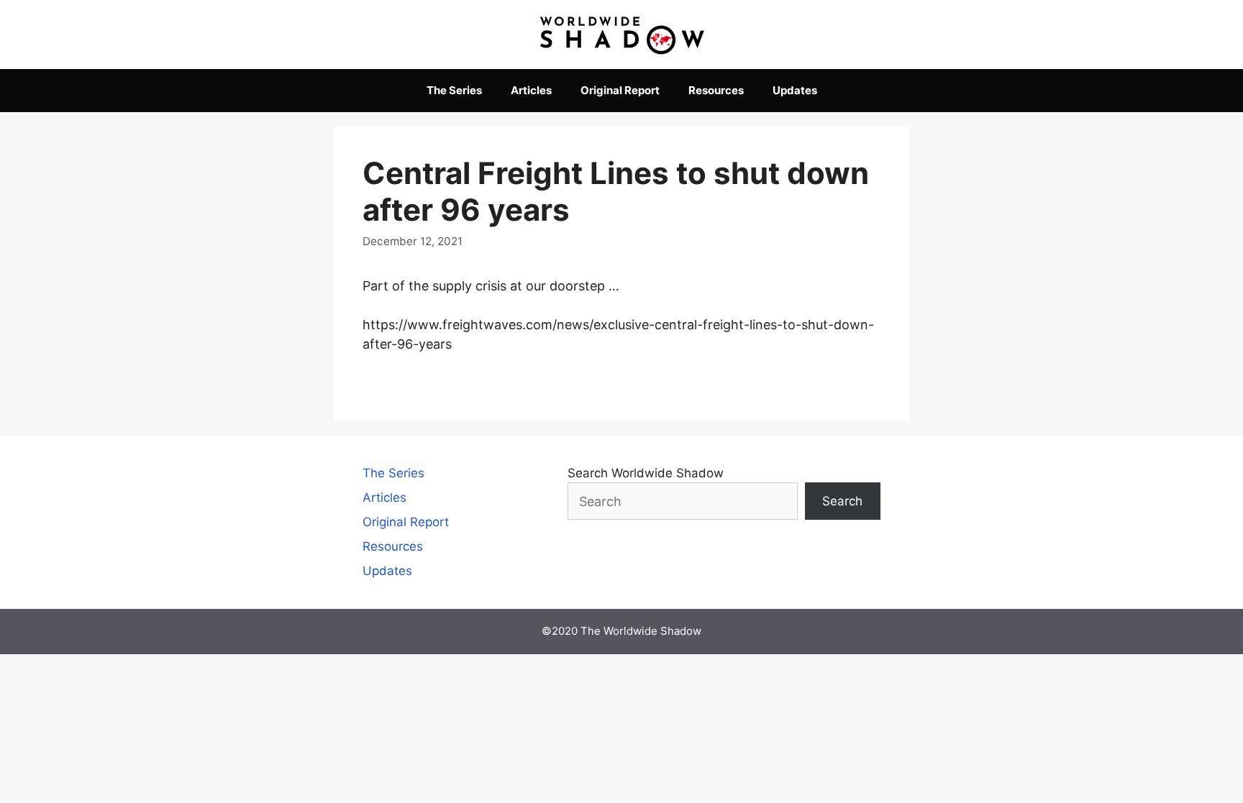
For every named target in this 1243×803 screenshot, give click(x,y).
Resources (716, 90)
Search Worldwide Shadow (646, 473)
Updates (795, 90)
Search (842, 501)
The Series (454, 90)
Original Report (620, 90)
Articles (531, 90)
